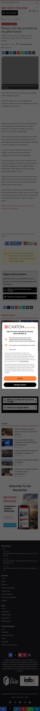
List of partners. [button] (24, 361)
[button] (20, 349)
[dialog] (20, 355)
